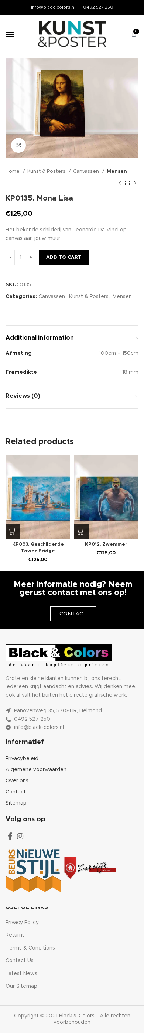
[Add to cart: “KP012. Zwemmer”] (81, 531)
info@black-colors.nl (53, 7)
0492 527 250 (98, 7)
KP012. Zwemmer (106, 544)
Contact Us (20, 960)
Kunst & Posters (47, 171)
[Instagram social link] (20, 836)
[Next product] (134, 183)
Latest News (21, 973)
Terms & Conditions (30, 948)
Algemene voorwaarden (36, 769)
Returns (15, 935)
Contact (16, 792)
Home (13, 171)
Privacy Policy (22, 922)
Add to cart (63, 257)
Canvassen (86, 171)
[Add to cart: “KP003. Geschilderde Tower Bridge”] (13, 531)
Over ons (17, 780)
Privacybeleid (22, 758)
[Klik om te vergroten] (18, 145)
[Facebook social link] (10, 836)
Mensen (117, 171)
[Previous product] (120, 183)
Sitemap (16, 803)
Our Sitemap (21, 986)
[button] (10, 34)
